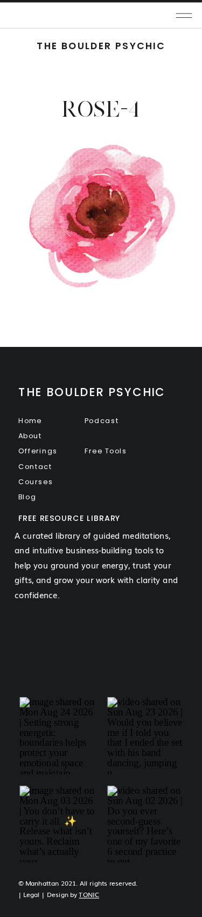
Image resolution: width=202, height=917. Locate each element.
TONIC (89, 895)
